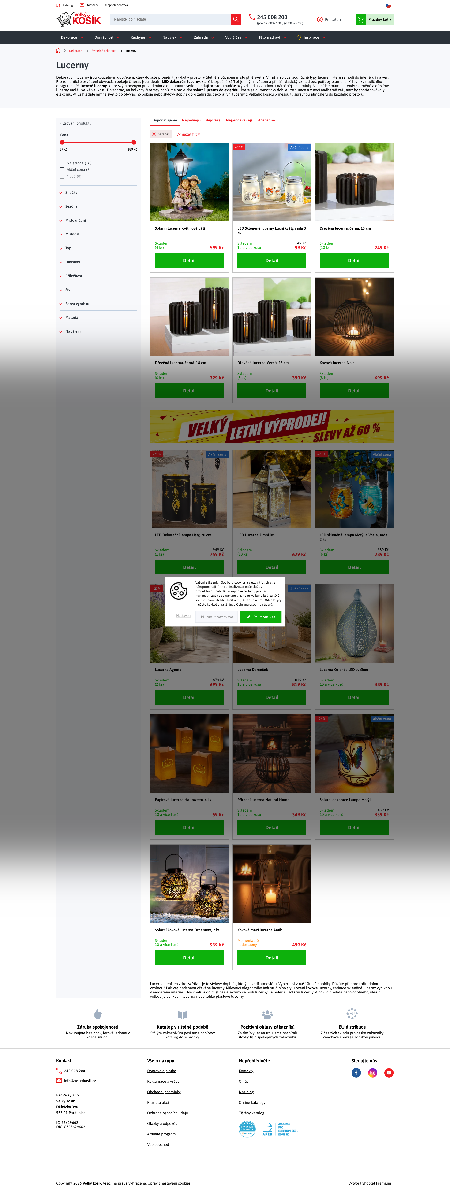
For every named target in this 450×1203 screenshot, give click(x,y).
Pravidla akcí (158, 1102)
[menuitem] (73, 37)
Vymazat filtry (188, 134)
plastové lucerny (230, 996)
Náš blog (246, 1092)
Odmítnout (216, 617)
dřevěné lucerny (210, 988)
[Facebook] (356, 1073)
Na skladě (78, 163)
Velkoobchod (158, 1144)
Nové (73, 176)
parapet (163, 134)
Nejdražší (213, 120)
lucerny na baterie (270, 992)
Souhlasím (261, 617)
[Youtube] (389, 1073)
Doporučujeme (164, 120)
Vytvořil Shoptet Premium (370, 1183)
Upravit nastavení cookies (169, 1183)
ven (385, 77)
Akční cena (78, 169)
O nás (243, 1081)
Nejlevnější (191, 120)
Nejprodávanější (239, 120)
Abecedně (266, 120)
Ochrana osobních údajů (167, 1113)
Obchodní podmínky (164, 1092)
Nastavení (183, 616)
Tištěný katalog (251, 1113)
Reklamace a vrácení (165, 1081)
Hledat (236, 19)
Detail (189, 260)
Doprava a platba (161, 1071)
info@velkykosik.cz (80, 1080)
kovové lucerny (94, 86)
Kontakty (92, 5)
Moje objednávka (116, 5)
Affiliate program (161, 1134)
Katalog (68, 5)
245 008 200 (74, 1071)
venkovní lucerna (180, 996)
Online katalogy (252, 1102)
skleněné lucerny (361, 988)
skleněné (364, 86)
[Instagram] (372, 1073)
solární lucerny (301, 992)
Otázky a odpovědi (162, 1123)
